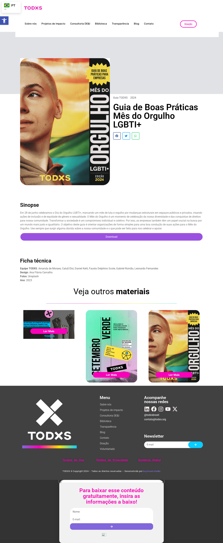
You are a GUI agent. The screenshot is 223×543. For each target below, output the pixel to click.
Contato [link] (149, 23)
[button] (117, 136)
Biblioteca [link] (101, 23)
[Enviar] (195, 444)
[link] (4, 20)
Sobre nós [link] (31, 23)
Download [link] (111, 236)
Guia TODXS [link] (120, 97)
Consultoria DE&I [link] (80, 23)
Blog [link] (136, 23)
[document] (111, 511)
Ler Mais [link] (48, 331)
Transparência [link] (120, 23)
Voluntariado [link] (107, 448)
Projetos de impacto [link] (53, 23)
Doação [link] (104, 443)
